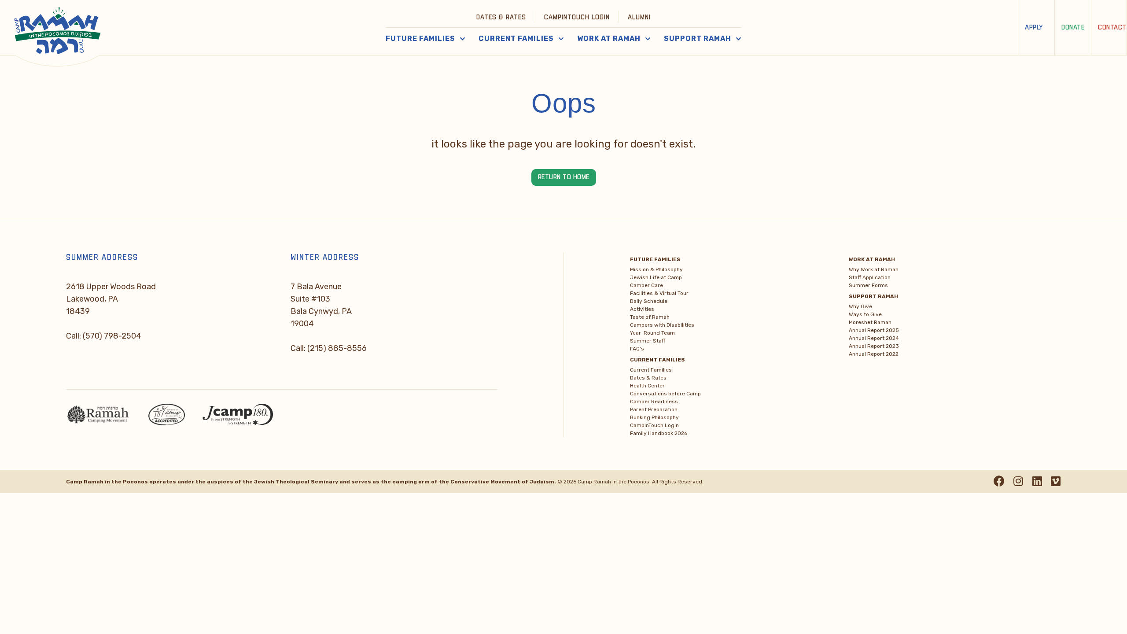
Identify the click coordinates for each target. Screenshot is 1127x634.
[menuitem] (501, 17)
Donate (1072, 27)
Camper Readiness (654, 401)
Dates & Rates (501, 17)
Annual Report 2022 (874, 354)
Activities (642, 309)
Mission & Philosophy (656, 269)
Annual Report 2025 (874, 330)
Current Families (651, 370)
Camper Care (646, 285)
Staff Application (870, 277)
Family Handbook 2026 (658, 433)
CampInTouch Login (577, 17)
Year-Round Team (652, 333)
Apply (1034, 27)
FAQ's (637, 349)
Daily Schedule (648, 301)
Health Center (647, 386)
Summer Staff (647, 341)
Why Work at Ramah (874, 269)
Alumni (639, 17)
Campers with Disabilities (662, 325)
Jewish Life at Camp (656, 277)
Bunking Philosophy (654, 417)
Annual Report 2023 (874, 346)
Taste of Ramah (650, 317)
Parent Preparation (654, 409)
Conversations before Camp (665, 394)
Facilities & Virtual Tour (659, 293)
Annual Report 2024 (874, 338)
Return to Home (563, 177)
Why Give (860, 306)
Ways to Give (865, 314)
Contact (1112, 27)
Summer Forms (868, 285)
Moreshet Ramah (870, 322)
